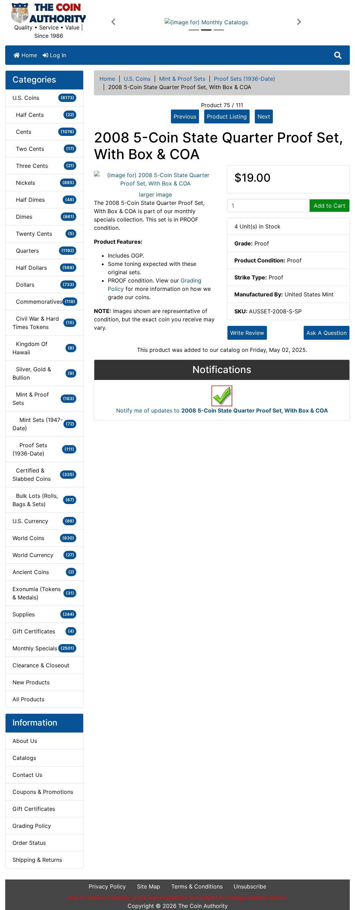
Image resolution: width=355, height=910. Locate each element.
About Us (24, 740)
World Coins (43, 538)
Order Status (29, 842)
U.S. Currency (43, 521)
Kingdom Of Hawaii (43, 348)
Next (264, 116)
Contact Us (27, 774)
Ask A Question (326, 332)
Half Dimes (43, 199)
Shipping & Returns (37, 859)
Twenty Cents (43, 233)
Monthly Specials (43, 648)
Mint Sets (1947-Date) (43, 424)
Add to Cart (329, 205)
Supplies (43, 614)
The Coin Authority (203, 905)
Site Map (148, 886)
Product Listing (227, 116)
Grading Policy (31, 825)
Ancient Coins (43, 572)
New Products (31, 682)
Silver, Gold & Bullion (43, 373)
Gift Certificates (43, 631)
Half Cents (43, 114)
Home (28, 55)
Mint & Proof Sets (182, 78)
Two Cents (43, 148)
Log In (57, 55)
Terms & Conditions (197, 886)
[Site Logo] (48, 13)
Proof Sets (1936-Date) (244, 78)
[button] (113, 22)
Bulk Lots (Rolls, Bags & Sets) (43, 500)
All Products (28, 699)
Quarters (43, 250)
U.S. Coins (137, 78)
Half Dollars (43, 267)
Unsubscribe (250, 886)
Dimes (43, 216)
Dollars (43, 284)
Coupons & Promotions (42, 791)
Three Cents (43, 165)
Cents (43, 131)
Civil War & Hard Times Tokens (43, 322)
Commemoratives (43, 301)
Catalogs (24, 757)
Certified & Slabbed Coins (43, 474)
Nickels (43, 182)
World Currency (43, 555)
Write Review (247, 332)
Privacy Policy (107, 886)
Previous (185, 116)
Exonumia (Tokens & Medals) (43, 593)
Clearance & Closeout (40, 665)
